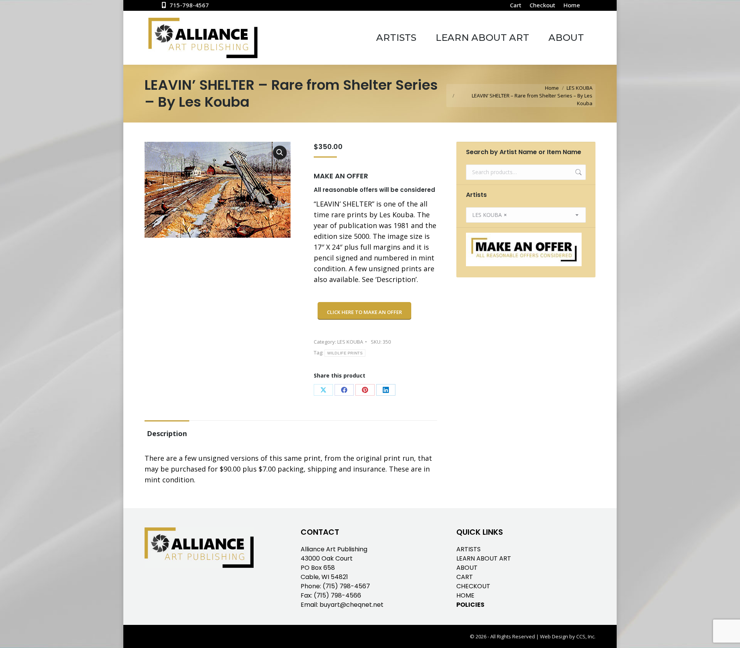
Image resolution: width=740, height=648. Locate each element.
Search (578, 172)
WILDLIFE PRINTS (345, 353)
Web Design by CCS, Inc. (567, 636)
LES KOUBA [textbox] (489, 214)
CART (464, 576)
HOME (465, 595)
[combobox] (526, 215)
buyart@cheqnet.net (351, 604)
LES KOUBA (350, 341)
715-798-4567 (189, 5)
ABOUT (467, 567)
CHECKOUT (473, 586)
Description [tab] (167, 433)
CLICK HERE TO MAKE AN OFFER (364, 312)
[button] (280, 152)
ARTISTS (468, 549)
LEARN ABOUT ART (483, 558)
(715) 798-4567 (346, 586)
